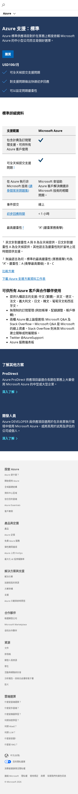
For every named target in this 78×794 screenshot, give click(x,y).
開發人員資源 (11, 660)
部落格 (8, 654)
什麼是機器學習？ (13, 714)
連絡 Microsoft (12, 775)
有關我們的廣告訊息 (56, 775)
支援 (7, 594)
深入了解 (8, 392)
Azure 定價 (10, 534)
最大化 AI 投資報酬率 (14, 559)
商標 (43, 775)
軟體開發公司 (11, 618)
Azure (7, 13)
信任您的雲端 (11, 499)
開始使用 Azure (12, 480)
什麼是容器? (10, 738)
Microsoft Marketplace (16, 624)
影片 (7, 684)
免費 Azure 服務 (12, 540)
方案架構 (9, 588)
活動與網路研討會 (13, 672)
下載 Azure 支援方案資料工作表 (23, 279)
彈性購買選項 (11, 546)
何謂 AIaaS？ (11, 726)
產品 (7, 528)
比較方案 (8, 271)
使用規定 (34, 775)
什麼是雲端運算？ (13, 702)
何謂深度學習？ (12, 720)
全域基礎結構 (11, 486)
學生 (7, 666)
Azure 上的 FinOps (14, 553)
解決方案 (9, 576)
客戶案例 (9, 511)
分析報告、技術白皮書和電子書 (19, 678)
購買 (8, 54)
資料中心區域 (11, 493)
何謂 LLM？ (10, 732)
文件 (7, 648)
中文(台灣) (15, 755)
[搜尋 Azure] (4, 5)
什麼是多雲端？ (12, 708)
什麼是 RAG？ (11, 744)
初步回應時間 (16, 214)
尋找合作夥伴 (11, 630)
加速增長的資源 (12, 582)
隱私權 (24, 775)
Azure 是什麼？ (12, 474)
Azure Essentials (12, 505)
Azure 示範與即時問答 (15, 600)
